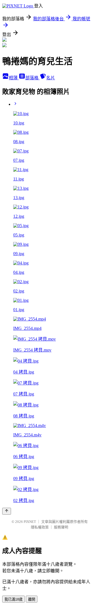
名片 (50, 78)
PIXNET (30, 522)
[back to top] (6, 511)
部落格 (32, 78)
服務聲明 (61, 527)
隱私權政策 (40, 527)
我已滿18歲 (13, 599)
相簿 (14, 78)
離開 (31, 599)
